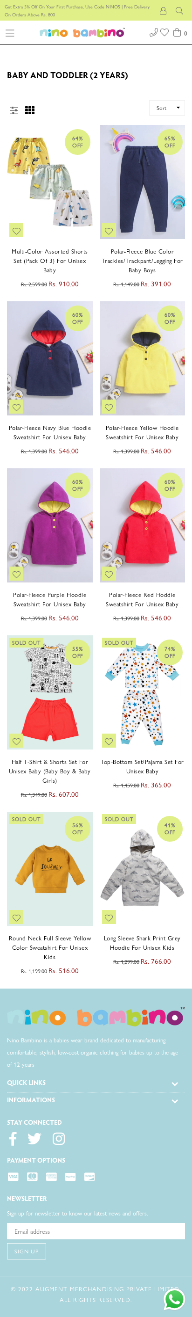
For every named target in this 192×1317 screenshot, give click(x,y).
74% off (170, 652)
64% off (77, 141)
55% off (77, 652)
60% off (77, 318)
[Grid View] (30, 108)
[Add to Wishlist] (16, 230)
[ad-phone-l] (154, 31)
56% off (77, 828)
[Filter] (14, 108)
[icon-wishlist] (165, 31)
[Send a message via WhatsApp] (174, 1299)
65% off (170, 141)
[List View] (46, 107)
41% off (170, 828)
